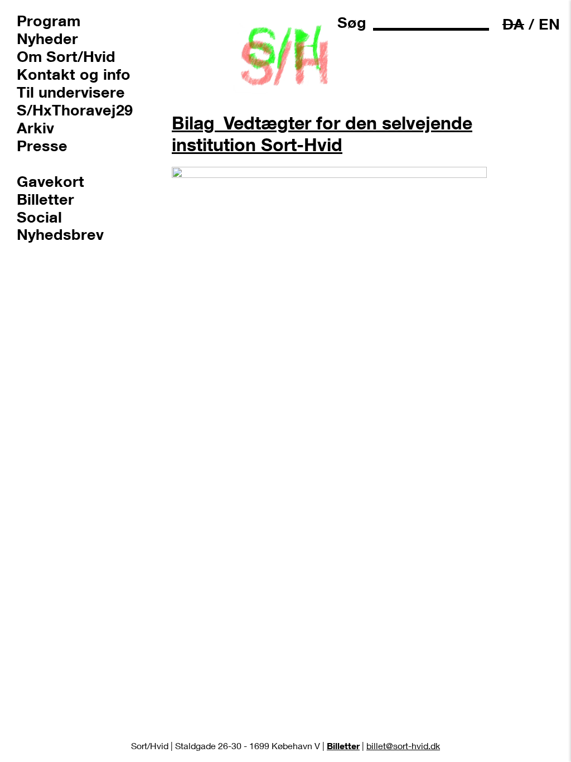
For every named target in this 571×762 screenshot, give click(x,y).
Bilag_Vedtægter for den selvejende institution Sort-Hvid (322, 133)
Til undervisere (71, 91)
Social (39, 216)
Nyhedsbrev (60, 234)
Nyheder (47, 38)
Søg (351, 22)
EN (549, 24)
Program (48, 20)
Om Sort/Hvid (66, 56)
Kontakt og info (73, 74)
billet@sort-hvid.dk (403, 745)
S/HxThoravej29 (75, 109)
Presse (42, 145)
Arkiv (35, 127)
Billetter (45, 199)
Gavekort (50, 181)
